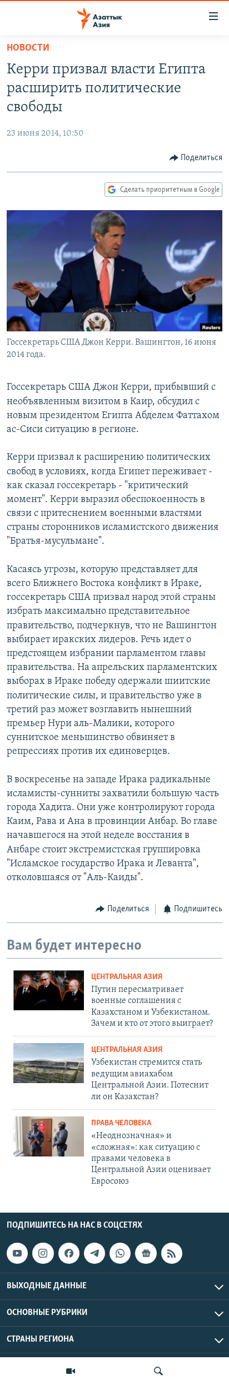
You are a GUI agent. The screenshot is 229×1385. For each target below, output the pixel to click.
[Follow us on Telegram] (94, 1253)
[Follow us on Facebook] (68, 1253)
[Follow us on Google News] (145, 1253)
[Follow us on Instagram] (42, 1253)
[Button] (196, 158)
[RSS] (171, 1253)
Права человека (121, 1123)
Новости (28, 48)
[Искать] (158, 1371)
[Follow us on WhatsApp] (120, 1253)
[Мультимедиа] (70, 1371)
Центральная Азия (127, 977)
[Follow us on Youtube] (17, 1253)
